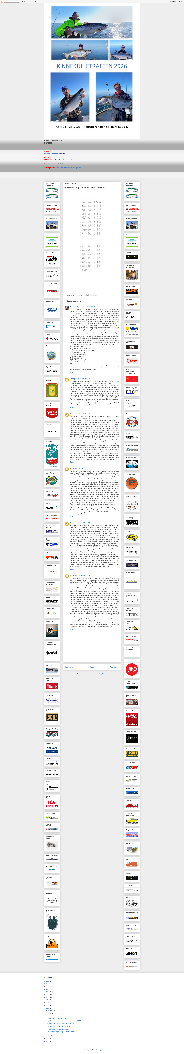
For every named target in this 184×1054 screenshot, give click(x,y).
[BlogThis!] (89, 295)
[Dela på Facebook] (94, 295)
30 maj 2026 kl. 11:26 (85, 468)
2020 (48, 997)
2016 (48, 986)
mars (50, 1013)
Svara (72, 372)
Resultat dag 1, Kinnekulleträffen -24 (58, 1026)
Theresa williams (75, 307)
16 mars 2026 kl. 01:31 (83, 379)
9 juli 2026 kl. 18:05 (85, 575)
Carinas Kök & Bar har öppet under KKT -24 (61, 1023)
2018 (48, 992)
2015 (48, 984)
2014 (48, 981)
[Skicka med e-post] (87, 295)
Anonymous (74, 414)
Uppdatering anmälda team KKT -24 (58, 1018)
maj (49, 1035)
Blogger (100, 1050)
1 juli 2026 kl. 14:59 (85, 523)
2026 (48, 1041)
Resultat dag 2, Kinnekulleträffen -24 (58, 1029)
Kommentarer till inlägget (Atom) (97, 674)
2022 (48, 1003)
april (49, 1016)
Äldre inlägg (114, 667)
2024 (48, 1008)
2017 (48, 989)
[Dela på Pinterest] (96, 295)
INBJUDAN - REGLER (51, 153)
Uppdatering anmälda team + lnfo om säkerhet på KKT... (64, 1021)
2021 (48, 1000)
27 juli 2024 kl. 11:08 (88, 307)
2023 (48, 1005)
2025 (48, 1038)
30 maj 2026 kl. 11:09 (85, 414)
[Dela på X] (92, 295)
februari (50, 1010)
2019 (48, 994)
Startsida (93, 667)
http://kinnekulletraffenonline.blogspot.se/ (69, 168)
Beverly (72, 379)
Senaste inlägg (70, 667)
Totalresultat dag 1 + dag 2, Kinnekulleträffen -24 (62, 1032)
